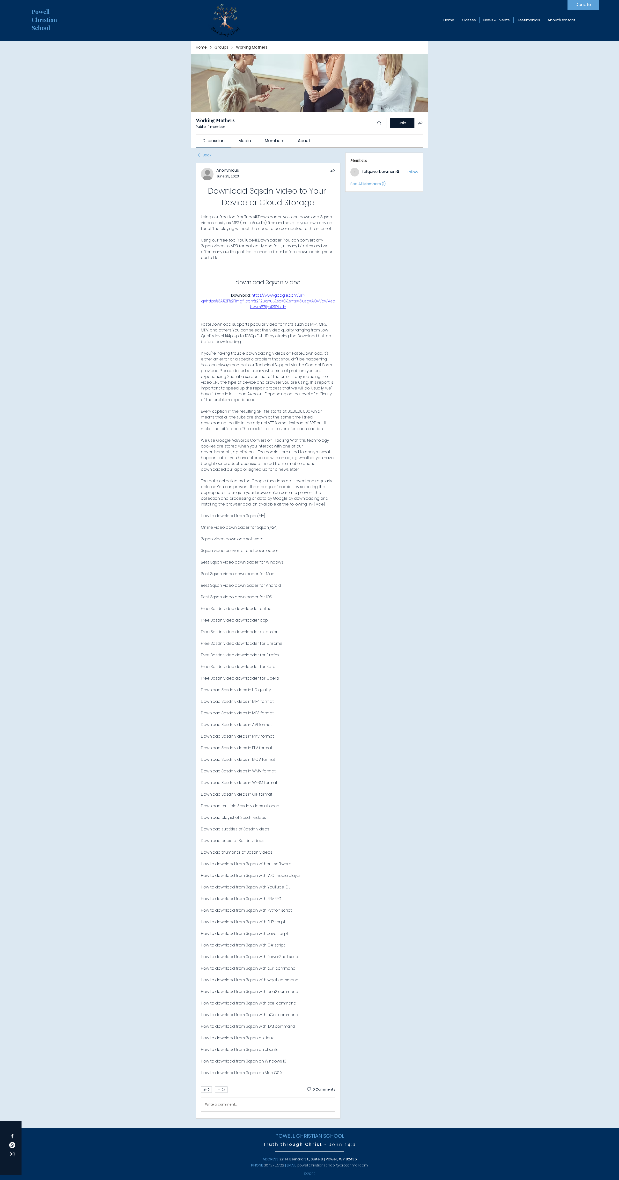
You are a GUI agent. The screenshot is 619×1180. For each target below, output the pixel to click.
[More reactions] (221, 1089)
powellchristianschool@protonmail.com (332, 1165)
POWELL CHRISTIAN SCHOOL (309, 1135)
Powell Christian (45, 15)
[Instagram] (12, 1154)
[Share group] (420, 123)
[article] (268, 641)
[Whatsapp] (12, 1145)
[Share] (332, 171)
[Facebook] (12, 1136)
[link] (214, 141)
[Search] (379, 123)
